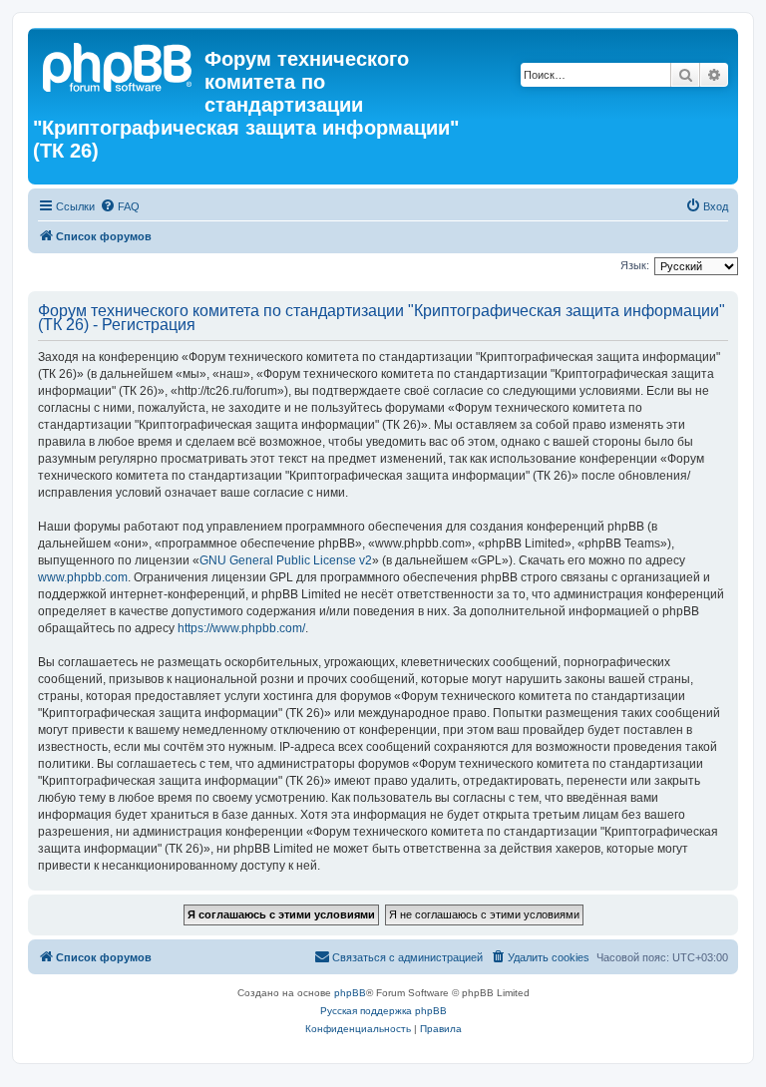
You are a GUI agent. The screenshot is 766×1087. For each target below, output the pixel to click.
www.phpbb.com (83, 577)
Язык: (634, 265)
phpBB (350, 992)
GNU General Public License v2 (285, 560)
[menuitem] (120, 206)
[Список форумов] (118, 65)
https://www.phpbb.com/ (241, 628)
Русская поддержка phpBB (383, 1010)
